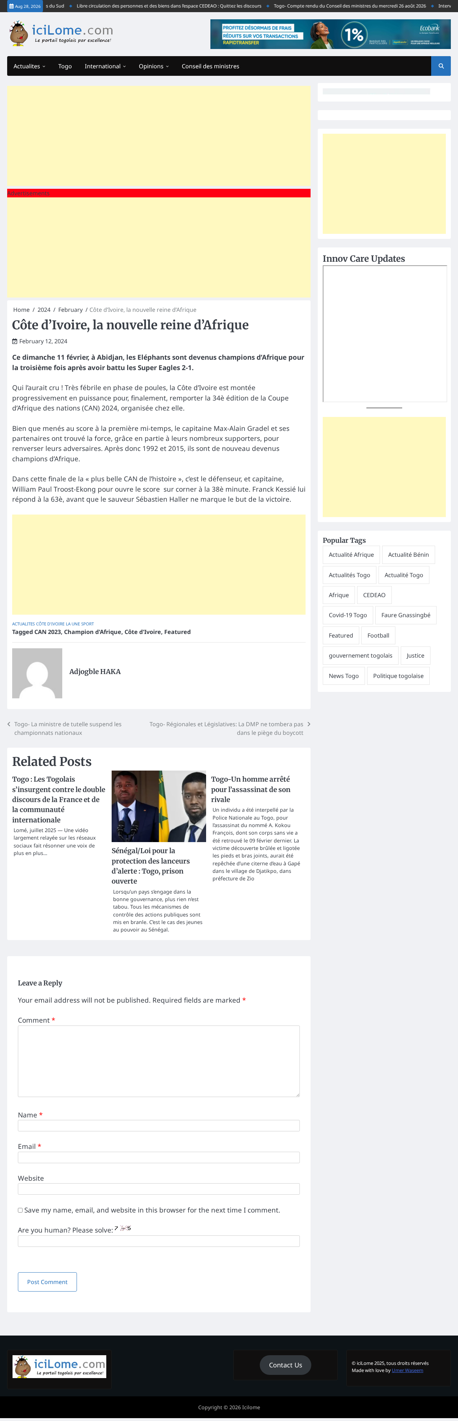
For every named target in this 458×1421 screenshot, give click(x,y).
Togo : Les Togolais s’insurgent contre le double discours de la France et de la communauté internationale (58, 799)
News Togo (344, 676)
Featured (177, 632)
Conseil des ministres (210, 66)
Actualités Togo (349, 575)
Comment (36, 1020)
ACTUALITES (23, 623)
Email (29, 1146)
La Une (73, 623)
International (103, 66)
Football (378, 635)
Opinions (151, 66)
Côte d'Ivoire (50, 623)
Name (30, 1115)
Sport (87, 623)
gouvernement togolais (361, 655)
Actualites (27, 66)
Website (31, 1178)
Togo (65, 66)
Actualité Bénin (408, 555)
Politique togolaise (398, 676)
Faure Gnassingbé (405, 615)
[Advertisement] (159, 136)
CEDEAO (374, 595)
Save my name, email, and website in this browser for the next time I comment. (152, 1210)
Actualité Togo (404, 575)
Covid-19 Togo (348, 615)
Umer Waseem (407, 1370)
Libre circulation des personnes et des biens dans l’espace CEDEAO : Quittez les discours (157, 6)
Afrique (339, 595)
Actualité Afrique (351, 555)
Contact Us (285, 1365)
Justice (415, 655)
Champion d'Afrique (92, 632)
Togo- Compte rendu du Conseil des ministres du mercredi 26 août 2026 (338, 6)
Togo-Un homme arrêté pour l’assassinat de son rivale (251, 789)
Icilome (251, 1407)
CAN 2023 (47, 632)
